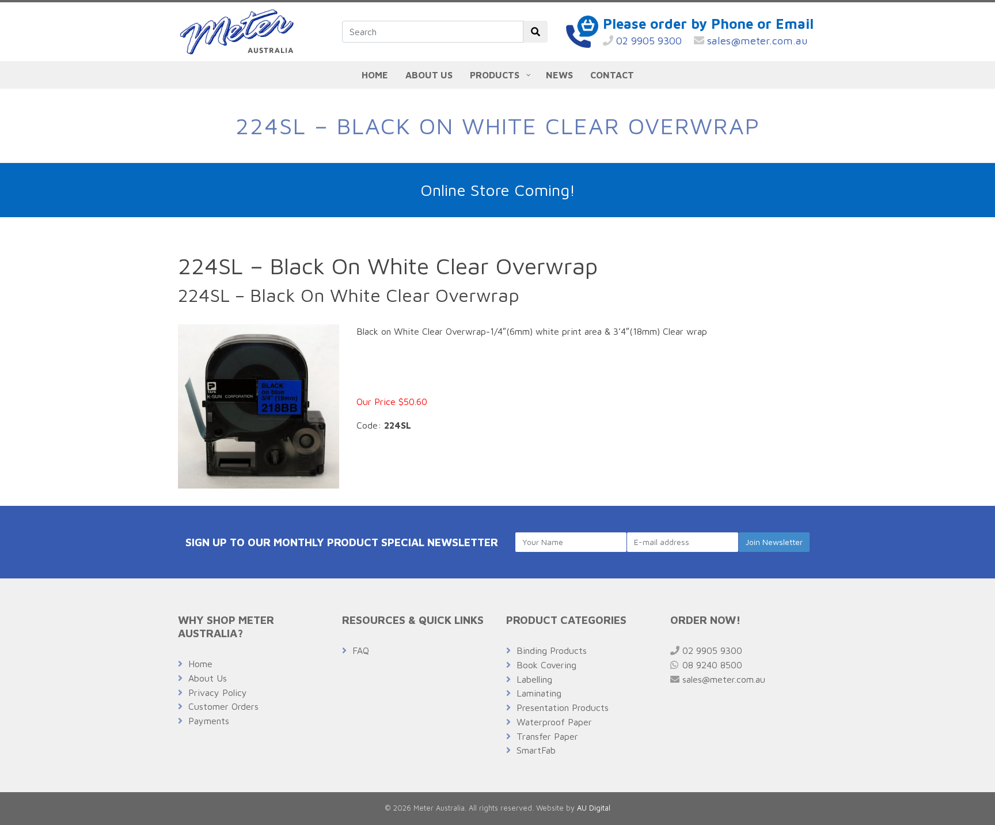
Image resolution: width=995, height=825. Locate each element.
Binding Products (552, 650)
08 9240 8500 (710, 665)
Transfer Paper (547, 736)
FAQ (360, 650)
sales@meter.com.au (756, 41)
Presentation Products (563, 707)
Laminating (539, 693)
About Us (207, 678)
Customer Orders (223, 706)
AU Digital (593, 808)
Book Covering (546, 665)
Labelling (534, 679)
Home (200, 664)
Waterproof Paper (554, 722)
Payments (208, 721)
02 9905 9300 (647, 41)
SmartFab (536, 750)
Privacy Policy (217, 692)
